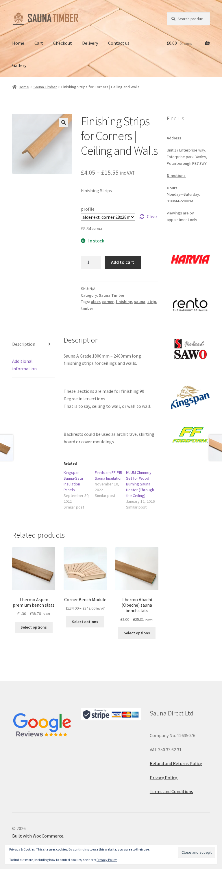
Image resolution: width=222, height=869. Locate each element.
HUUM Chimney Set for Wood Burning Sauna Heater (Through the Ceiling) (140, 484)
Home (18, 43)
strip (151, 301)
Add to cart (122, 262)
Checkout (62, 43)
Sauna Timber (45, 86)
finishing (124, 301)
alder (95, 301)
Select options (34, 627)
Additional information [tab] (24, 364)
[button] (63, 122)
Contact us (119, 43)
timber (87, 308)
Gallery (19, 65)
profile (88, 209)
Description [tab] (23, 344)
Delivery (90, 43)
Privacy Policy (164, 777)
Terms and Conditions (171, 791)
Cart (38, 43)
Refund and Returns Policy (176, 763)
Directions (176, 175)
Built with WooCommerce (37, 836)
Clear (152, 216)
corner (108, 301)
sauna (139, 301)
